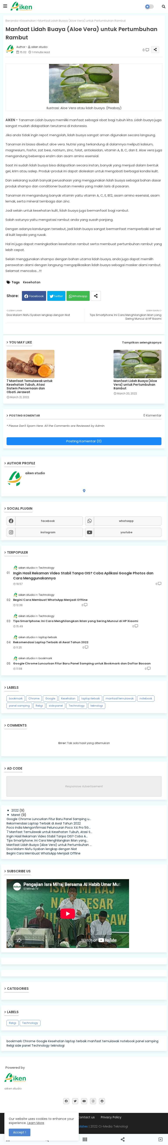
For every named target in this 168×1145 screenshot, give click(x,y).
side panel (56, 706)
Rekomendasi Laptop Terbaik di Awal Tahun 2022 (50, 642)
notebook (146, 698)
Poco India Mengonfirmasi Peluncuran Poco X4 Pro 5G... (49, 827)
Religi (39, 706)
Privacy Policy (111, 1117)
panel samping (19, 706)
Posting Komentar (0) (84, 441)
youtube (126, 532)
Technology (77, 706)
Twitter (58, 296)
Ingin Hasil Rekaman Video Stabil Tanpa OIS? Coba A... (47, 836)
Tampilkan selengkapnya (141, 342)
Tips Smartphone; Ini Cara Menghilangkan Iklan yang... (47, 840)
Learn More (35, 1123)
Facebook (36, 296)
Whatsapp (79, 296)
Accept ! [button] (19, 1132)
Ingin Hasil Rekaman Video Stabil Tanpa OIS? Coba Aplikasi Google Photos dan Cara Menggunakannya (83, 575)
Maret (15, 815)
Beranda (11, 21)
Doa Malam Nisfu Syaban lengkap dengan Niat (42, 849)
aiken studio (35, 473)
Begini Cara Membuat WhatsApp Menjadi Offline (50, 600)
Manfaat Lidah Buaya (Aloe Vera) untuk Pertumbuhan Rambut (135, 384)
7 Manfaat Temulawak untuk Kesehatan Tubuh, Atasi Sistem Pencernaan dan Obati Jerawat (29, 386)
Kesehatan (28, 21)
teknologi (97, 706)
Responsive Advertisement (84, 786)
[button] (163, 6)
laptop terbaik (90, 698)
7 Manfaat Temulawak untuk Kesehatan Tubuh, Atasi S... (49, 832)
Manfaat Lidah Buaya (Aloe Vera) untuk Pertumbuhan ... (49, 845)
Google (50, 698)
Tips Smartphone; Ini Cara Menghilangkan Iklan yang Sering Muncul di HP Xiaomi (75, 621)
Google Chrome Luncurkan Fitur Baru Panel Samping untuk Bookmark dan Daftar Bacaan (82, 664)
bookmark (16, 698)
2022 (15, 810)
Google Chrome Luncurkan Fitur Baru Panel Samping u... (49, 819)
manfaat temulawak (120, 698)
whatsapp (126, 521)
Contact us (86, 1117)
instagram (47, 532)
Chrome (33, 698)
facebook (48, 521)
